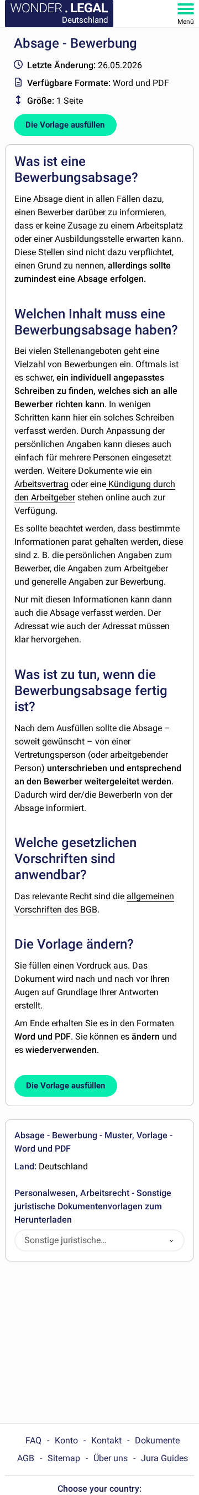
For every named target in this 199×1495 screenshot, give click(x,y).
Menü (185, 22)
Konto (66, 1440)
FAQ (33, 1440)
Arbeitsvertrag (41, 484)
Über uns (110, 1458)
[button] (171, 1240)
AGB (25, 1458)
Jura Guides (164, 1458)
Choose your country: (99, 1488)
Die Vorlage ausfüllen (64, 125)
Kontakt (106, 1440)
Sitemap (64, 1458)
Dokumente (157, 1440)
